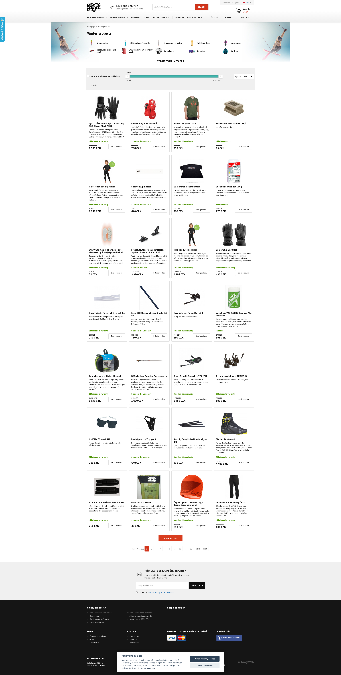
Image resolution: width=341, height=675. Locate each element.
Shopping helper (176, 607)
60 (180, 548)
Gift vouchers (194, 17)
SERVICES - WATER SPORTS (99, 612)
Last (205, 548)
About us (133, 639)
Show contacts (136, 8)
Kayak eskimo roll (97, 622)
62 (191, 548)
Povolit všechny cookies (205, 659)
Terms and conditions (98, 636)
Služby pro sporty (96, 607)
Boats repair (95, 616)
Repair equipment (162, 17)
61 (185, 548)
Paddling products (97, 17)
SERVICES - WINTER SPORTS (139, 612)
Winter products (119, 17)
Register (235, 2)
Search (201, 7)
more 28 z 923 (170, 538)
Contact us (134, 636)
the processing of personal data (161, 592)
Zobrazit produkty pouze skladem (104, 76)
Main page (91, 26)
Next (198, 548)
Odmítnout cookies (205, 665)
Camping (135, 17)
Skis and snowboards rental (140, 616)
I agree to (156, 592)
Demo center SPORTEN (139, 619)
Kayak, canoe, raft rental (99, 619)
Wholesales (134, 642)
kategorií (178, 61)
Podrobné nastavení (146, 668)
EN (247, 2)
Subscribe (226, 2)
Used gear (179, 17)
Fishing (146, 17)
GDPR (92, 639)
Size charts (94, 642)
